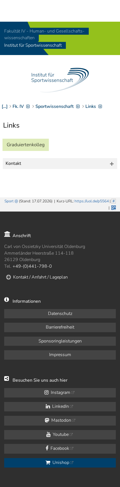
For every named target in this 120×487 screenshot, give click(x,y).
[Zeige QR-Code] (113, 207)
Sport (9, 201)
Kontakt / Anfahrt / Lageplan (40, 277)
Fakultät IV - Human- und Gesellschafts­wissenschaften (44, 34)
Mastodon (60, 420)
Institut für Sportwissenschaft (33, 46)
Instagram (60, 392)
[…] (5, 106)
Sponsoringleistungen (60, 341)
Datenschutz (60, 313)
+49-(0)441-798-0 (32, 266)
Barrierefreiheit (60, 327)
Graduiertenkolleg (26, 144)
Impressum (60, 355)
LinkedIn (60, 406)
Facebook (59, 448)
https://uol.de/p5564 (92, 201)
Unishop (60, 462)
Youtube (60, 434)
